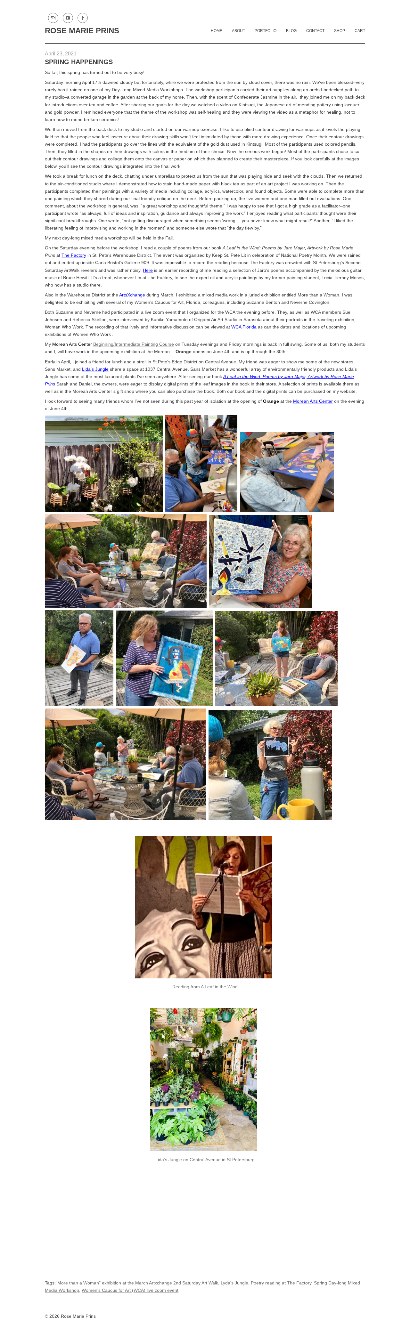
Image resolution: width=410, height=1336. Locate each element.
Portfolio (265, 30)
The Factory (74, 255)
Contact (315, 30)
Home (216, 30)
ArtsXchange (132, 294)
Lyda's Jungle (234, 1282)
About (238, 30)
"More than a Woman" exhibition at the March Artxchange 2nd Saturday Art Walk (137, 1282)
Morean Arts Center (313, 401)
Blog (291, 30)
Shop (339, 30)
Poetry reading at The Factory (281, 1282)
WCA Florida (244, 326)
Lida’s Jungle (95, 369)
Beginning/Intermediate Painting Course (133, 344)
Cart (360, 30)
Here (148, 270)
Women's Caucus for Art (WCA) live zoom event (130, 1290)
